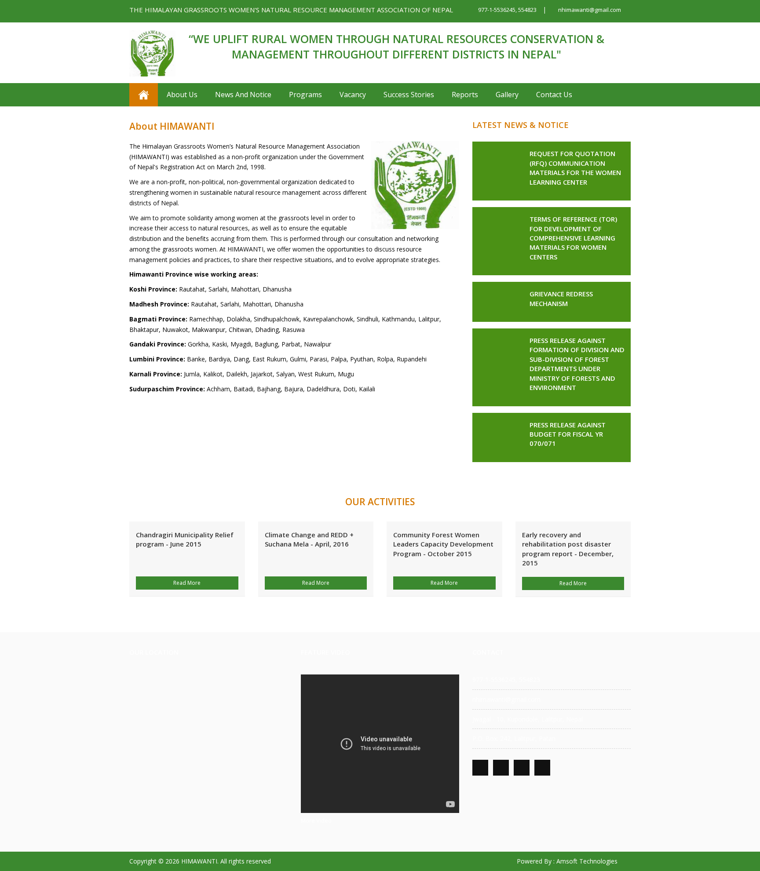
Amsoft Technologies (587, 861)
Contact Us (554, 94)
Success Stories (409, 94)
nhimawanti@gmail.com (589, 10)
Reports (465, 94)
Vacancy (353, 94)
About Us (182, 94)
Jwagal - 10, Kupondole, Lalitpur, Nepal (527, 719)
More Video (316, 820)
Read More (187, 583)
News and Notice (243, 94)
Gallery (507, 94)
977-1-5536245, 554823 (507, 10)
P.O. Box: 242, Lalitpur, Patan (513, 738)
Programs (305, 94)
